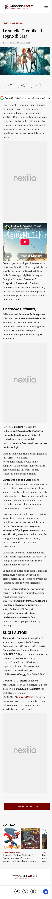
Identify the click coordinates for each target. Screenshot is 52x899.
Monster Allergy (24, 696)
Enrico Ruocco (10, 43)
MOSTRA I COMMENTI (27, 807)
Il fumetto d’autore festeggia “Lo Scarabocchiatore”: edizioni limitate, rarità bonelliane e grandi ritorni (19, 858)
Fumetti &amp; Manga (13, 23)
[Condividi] (36, 85)
